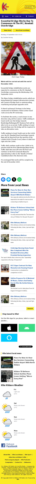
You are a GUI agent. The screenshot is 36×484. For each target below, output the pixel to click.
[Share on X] (14, 179)
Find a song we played (12, 460)
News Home (7, 30)
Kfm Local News (17, 454)
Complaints (9, 462)
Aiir (18, 479)
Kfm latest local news (12, 353)
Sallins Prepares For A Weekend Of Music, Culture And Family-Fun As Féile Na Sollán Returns (22, 280)
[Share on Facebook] (3, 179)
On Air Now (29, 7)
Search (30, 309)
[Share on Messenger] (8, 179)
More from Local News (23, 30)
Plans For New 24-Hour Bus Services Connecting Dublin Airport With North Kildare (21, 192)
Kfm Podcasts (25, 460)
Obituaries (27, 462)
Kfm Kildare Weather (12, 385)
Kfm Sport (28, 454)
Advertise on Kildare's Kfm (17, 457)
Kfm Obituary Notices (18, 223)
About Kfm (7, 454)
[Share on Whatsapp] (19, 179)
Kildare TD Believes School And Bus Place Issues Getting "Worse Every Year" (23, 210)
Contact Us (18, 462)
